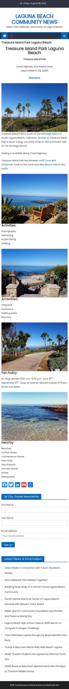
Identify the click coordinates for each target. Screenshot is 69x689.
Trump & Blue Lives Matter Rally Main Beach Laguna (33, 647)
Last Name (7, 517)
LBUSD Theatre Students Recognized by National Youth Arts (35, 656)
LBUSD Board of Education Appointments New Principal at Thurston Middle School (35, 669)
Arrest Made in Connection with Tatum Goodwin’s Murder (32, 570)
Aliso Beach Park (48, 164)
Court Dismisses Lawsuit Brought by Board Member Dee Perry (36, 638)
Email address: (9, 531)
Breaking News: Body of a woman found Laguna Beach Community (35, 589)
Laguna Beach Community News (34, 19)
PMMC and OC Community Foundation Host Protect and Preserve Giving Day (34, 613)
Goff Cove (45, 160)
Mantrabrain (52, 685)
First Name (7, 504)
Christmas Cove (10, 164)
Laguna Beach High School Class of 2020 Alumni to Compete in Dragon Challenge (33, 625)
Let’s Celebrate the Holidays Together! (26, 580)
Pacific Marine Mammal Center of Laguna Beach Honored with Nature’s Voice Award (32, 601)
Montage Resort (50, 133)
